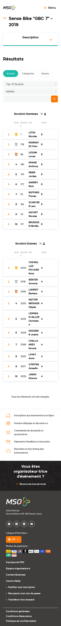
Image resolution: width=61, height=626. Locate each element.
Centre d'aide (13, 581)
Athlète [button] (10, 91)
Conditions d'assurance (19, 616)
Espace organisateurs (18, 568)
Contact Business (15, 574)
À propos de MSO (15, 562)
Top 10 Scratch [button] (14, 84)
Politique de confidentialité (21, 621)
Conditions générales (18, 611)
